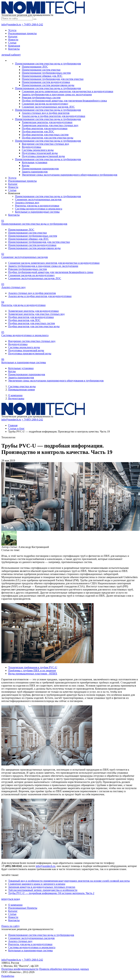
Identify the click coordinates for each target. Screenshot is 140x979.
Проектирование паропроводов (40, 168)
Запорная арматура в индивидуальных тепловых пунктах (41, 887)
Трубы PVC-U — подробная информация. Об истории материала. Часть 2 (51, 893)
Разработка (7, 976)
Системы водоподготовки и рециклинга (38, 208)
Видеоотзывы (16, 398)
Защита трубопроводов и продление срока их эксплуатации (57, 94)
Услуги (12, 30)
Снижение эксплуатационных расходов (38, 199)
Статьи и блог (16, 428)
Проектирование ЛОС (35, 66)
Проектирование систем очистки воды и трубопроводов (48, 63)
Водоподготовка (31, 146)
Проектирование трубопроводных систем (46, 72)
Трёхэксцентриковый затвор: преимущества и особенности (42, 890)
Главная (12, 425)
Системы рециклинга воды (38, 150)
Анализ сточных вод (27, 202)
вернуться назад (10, 899)
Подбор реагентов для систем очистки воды (47, 137)
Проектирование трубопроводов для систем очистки (52, 79)
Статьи (12, 42)
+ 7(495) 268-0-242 (32, 24)
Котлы (25, 165)
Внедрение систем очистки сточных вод (45, 143)
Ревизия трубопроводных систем (41, 97)
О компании (15, 395)
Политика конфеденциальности (19, 969)
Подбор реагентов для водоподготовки (44, 128)
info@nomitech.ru (11, 24)
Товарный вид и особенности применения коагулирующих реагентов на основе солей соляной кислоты (69, 880)
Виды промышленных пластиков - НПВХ (32, 673)
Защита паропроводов (35, 171)
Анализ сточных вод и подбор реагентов (45, 113)
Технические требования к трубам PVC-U (32, 667)
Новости (13, 39)
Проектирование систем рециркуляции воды (48, 85)
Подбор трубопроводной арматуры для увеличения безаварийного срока (64, 100)
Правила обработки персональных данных (64, 969)
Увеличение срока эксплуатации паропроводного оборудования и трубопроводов (69, 174)
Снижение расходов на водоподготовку (45, 103)
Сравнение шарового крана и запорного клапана (36, 883)
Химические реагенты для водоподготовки (47, 122)
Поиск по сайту (10, 926)
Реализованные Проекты (22, 907)
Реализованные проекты (22, 33)
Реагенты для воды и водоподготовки (37, 205)
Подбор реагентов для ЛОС (38, 131)
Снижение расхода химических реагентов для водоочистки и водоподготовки (67, 91)
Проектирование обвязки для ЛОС (42, 75)
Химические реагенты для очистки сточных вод (50, 125)
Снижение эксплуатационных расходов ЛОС (48, 106)
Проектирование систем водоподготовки (46, 82)
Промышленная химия (21, 389)
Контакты (14, 48)
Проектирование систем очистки (41, 69)
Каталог (13, 36)
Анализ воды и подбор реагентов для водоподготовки (53, 116)
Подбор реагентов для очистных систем (45, 134)
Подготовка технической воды (40, 153)
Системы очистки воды (22, 386)
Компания (14, 45)
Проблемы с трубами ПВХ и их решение (32, 670)
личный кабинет (11, 54)
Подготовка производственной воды (43, 156)
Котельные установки (34, 162)
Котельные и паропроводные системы (37, 211)
